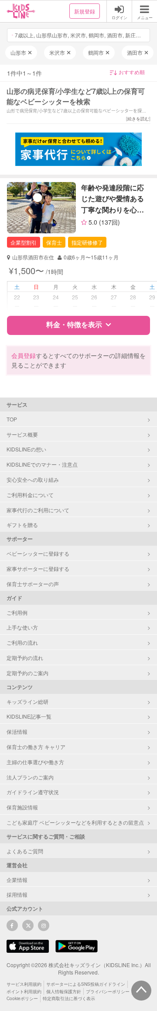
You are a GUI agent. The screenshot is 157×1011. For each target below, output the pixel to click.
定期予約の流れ (25, 657)
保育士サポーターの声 (33, 583)
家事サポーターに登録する (38, 568)
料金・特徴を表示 (74, 324)
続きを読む (138, 119)
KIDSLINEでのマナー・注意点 (42, 464)
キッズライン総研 (27, 701)
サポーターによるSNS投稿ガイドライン (85, 984)
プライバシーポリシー (108, 991)
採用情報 (17, 894)
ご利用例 (17, 612)
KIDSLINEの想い (26, 449)
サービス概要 (22, 434)
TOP (12, 419)
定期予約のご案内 (27, 672)
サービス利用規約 (24, 984)
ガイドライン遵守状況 (33, 792)
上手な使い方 (22, 627)
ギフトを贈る (22, 524)
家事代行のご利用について (38, 510)
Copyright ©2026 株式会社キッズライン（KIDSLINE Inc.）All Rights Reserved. (79, 968)
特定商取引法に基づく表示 (69, 998)
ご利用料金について (30, 494)
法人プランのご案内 (30, 777)
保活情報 (17, 731)
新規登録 (84, 11)
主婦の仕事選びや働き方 (35, 762)
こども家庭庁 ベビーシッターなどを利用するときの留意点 (75, 822)
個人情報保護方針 (63, 991)
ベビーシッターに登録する (38, 553)
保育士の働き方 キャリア (36, 746)
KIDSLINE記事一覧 (29, 716)
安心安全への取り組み (33, 479)
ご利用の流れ (22, 642)
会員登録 (23, 355)
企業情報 (17, 879)
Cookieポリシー (22, 998)
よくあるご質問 (25, 851)
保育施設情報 (22, 807)
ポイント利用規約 (24, 991)
